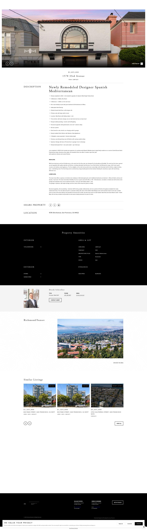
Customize (129, 523)
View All (119, 423)
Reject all (121, 523)
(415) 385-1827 (67, 295)
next (11, 63)
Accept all (139, 523)
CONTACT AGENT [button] (55, 300)
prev (7, 63)
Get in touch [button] (117, 502)
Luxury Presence (112, 518)
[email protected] (78, 507)
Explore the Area (118, 363)
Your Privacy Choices (73, 528)
